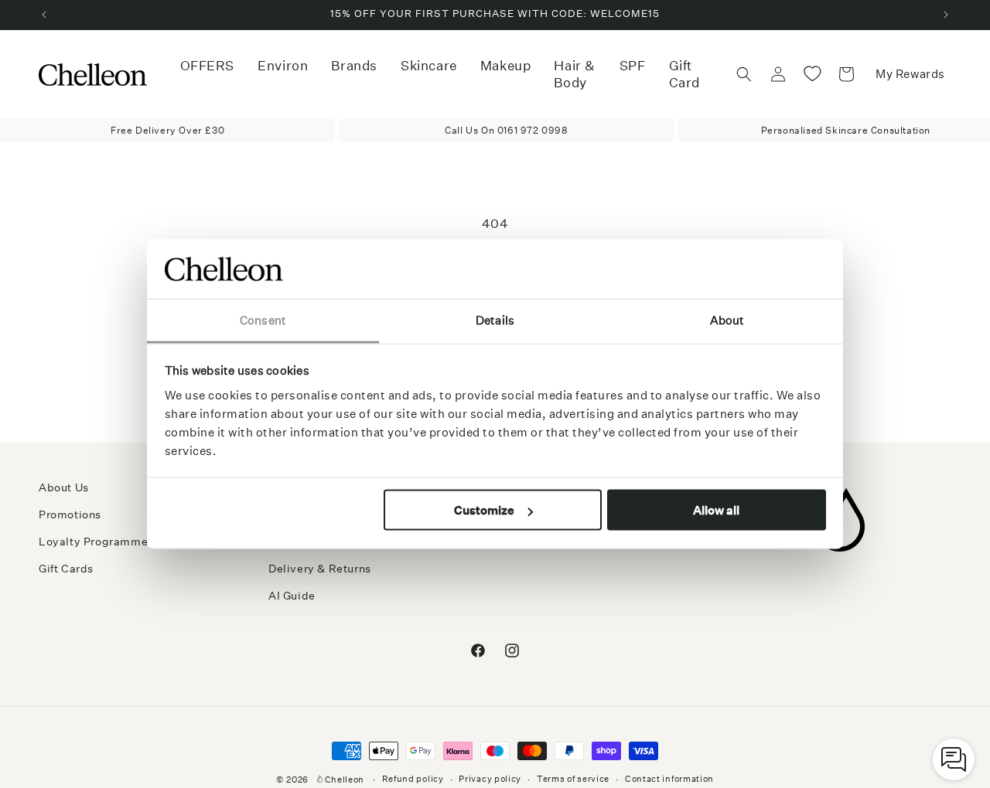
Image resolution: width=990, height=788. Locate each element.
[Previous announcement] (44, 14)
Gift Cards (66, 569)
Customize (484, 510)
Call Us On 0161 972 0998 (506, 130)
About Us (64, 487)
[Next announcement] (946, 14)
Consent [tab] (263, 319)
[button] (282, 66)
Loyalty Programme (93, 542)
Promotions (70, 515)
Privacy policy (490, 779)
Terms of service (573, 779)
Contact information (669, 779)
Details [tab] (495, 319)
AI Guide (292, 596)
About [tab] (727, 319)
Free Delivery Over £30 (167, 130)
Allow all (716, 510)
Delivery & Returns (319, 569)
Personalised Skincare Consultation (845, 130)
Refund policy (413, 779)
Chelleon (345, 780)
